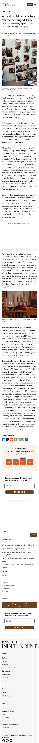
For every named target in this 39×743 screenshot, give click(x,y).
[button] (19, 235)
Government (6, 588)
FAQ (3, 714)
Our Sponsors (6, 721)
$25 (22, 462)
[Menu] (35, 4)
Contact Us (5, 727)
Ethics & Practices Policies (10, 724)
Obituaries (5, 595)
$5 (9, 462)
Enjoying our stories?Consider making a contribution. (19, 605)
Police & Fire (6, 592)
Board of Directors (8, 711)
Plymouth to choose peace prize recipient (16, 549)
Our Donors (5, 717)
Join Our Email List (7, 696)
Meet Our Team (6, 708)
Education (5, 582)
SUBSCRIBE (19, 492)
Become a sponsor (26, 223)
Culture (6, 11)
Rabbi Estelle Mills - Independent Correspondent (19, 33)
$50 (30, 462)
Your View (5, 598)
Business (4, 575)
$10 (15, 462)
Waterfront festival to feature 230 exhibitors (18, 545)
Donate (30, 4)
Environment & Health (8, 585)
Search (4, 532)
